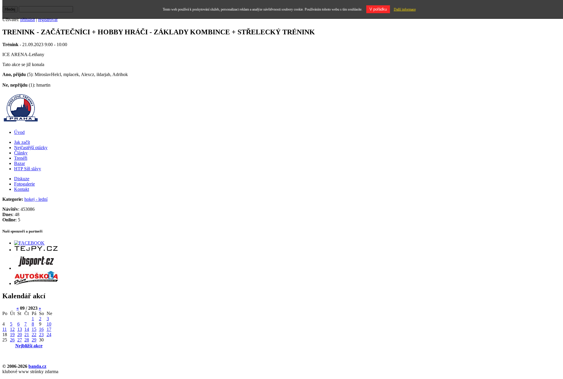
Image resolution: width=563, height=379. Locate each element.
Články (21, 152)
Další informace (405, 9)
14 (26, 329)
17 (49, 329)
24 (49, 334)
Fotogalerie (24, 183)
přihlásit (27, 19)
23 (41, 334)
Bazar (19, 163)
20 (19, 334)
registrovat (47, 19)
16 (41, 329)
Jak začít (22, 142)
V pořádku (378, 9)
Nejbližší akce (29, 345)
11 (4, 329)
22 (34, 334)
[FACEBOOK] (29, 242)
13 (19, 329)
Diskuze (21, 178)
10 (49, 323)
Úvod (19, 132)
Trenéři (20, 158)
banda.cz (37, 366)
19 (12, 334)
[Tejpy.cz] (36, 249)
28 (26, 339)
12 (12, 329)
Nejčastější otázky (31, 147)
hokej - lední (36, 199)
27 (19, 339)
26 (12, 339)
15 (34, 329)
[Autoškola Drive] (36, 283)
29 (34, 339)
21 (26, 334)
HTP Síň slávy (27, 168)
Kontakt (21, 189)
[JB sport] (36, 268)
